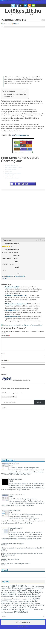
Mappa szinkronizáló (16, 596)
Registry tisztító (30, 601)
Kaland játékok (8, 594)
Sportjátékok (24, 603)
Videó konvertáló (9, 607)
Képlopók (16, 23)
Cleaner (16, 588)
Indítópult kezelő (33, 592)
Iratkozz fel (39, 402)
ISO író (41, 592)
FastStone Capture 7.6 (12, 316)
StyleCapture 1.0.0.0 (12, 310)
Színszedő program (24, 325)
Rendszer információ (10, 603)
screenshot (15, 325)
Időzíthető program (21, 592)
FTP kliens (5, 591)
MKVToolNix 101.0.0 (14, 510)
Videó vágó (17, 609)
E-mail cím (4, 360)
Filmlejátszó (39, 588)
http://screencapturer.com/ (20, 135)
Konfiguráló (20, 594)
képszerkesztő (31, 594)
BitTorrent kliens (40, 586)
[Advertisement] (23, 52)
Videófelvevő (39, 605)
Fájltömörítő (4, 592)
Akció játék (17, 586)
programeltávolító (19, 601)
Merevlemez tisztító (32, 596)
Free (10, 325)
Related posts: (10, 96)
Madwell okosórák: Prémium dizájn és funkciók (15, 564)
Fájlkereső (12, 591)
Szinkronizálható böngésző (16, 605)
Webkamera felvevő (36, 325)
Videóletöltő (25, 607)
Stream (3, 605)
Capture (5, 325)
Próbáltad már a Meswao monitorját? (12, 543)
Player (11, 601)
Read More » (27, 474)
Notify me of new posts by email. (13, 393)
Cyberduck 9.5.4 (14, 463)
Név (2, 354)
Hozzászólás (5, 335)
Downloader (24, 588)
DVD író (31, 588)
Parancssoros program (19, 599)
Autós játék (30, 586)
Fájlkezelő (22, 590)
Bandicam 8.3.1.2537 (12, 287)
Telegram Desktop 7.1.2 (16, 528)
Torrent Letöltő (30, 605)
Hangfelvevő (12, 592)
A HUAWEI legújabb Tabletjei (10, 559)
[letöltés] (23, 186)
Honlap (3, 367)
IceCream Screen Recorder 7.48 (15, 295)
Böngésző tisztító (7, 588)
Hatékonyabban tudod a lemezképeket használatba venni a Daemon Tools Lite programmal (22, 554)
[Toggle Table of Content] (23, 91)
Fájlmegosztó (34, 590)
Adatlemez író (5, 586)
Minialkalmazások (6, 599)
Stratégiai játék (34, 603)
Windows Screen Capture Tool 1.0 (16, 304)
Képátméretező (5, 596)
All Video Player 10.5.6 (15, 479)
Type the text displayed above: (21, 380)
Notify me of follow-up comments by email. (16, 388)
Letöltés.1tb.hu (23, 11)
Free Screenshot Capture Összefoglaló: (15, 94)
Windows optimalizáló (27, 609)
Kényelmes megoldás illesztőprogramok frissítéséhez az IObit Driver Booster (22, 548)
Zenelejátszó (21, 611)
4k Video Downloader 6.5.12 (17, 495)
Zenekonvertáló (9, 612)
